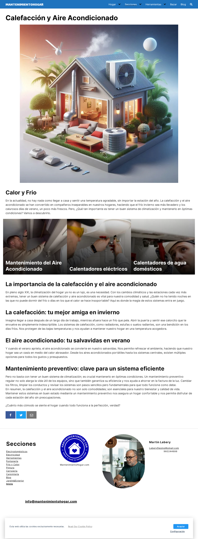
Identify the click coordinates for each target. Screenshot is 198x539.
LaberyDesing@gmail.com (164, 448)
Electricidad (13, 454)
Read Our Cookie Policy (80, 526)
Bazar (173, 4)
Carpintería (12, 474)
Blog (183, 4)
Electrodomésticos (16, 451)
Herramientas (153, 4)
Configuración (177, 531)
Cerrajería (11, 471)
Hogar (112, 4)
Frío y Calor (12, 464)
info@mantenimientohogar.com (51, 501)
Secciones (131, 4)
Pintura (10, 467)
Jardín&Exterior (15, 480)
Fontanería (12, 461)
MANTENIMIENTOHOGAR (24, 4)
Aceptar (181, 526)
